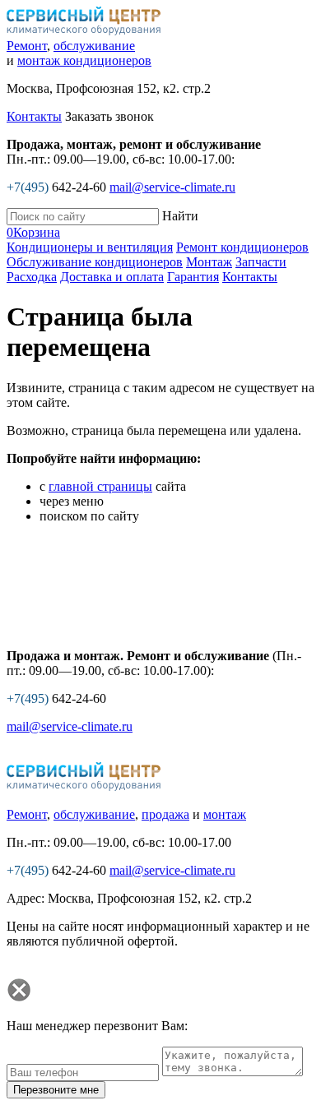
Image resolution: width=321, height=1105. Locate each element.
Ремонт (27, 46)
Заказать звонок (109, 116)
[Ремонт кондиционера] (84, 31)
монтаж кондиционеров (84, 60)
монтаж (224, 814)
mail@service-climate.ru (172, 187)
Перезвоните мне (56, 1090)
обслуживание (94, 46)
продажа (165, 814)
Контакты (34, 116)
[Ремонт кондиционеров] (84, 786)
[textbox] (83, 216)
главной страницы (100, 486)
